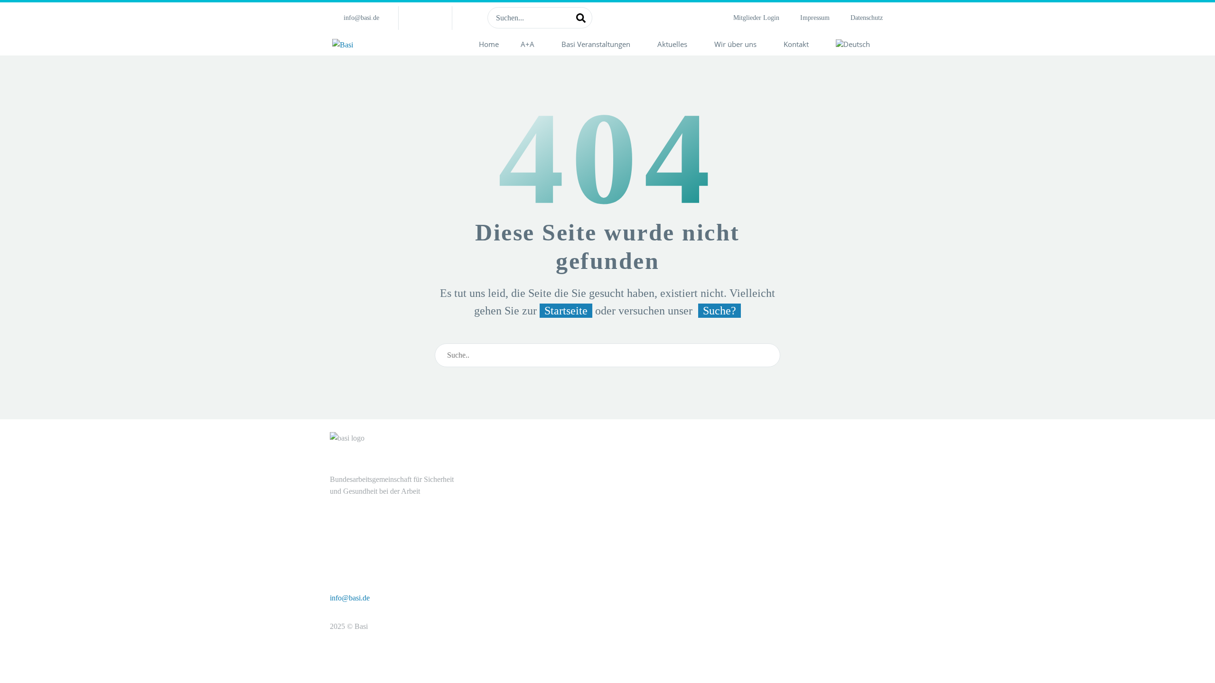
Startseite (566, 311)
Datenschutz (866, 17)
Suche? (719, 311)
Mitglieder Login (756, 17)
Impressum (815, 17)
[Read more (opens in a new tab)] (356, 17)
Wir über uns (735, 44)
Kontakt (796, 44)
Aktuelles (672, 44)
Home (489, 44)
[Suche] (581, 17)
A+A (527, 44)
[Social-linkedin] (425, 18)
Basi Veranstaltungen (595, 44)
